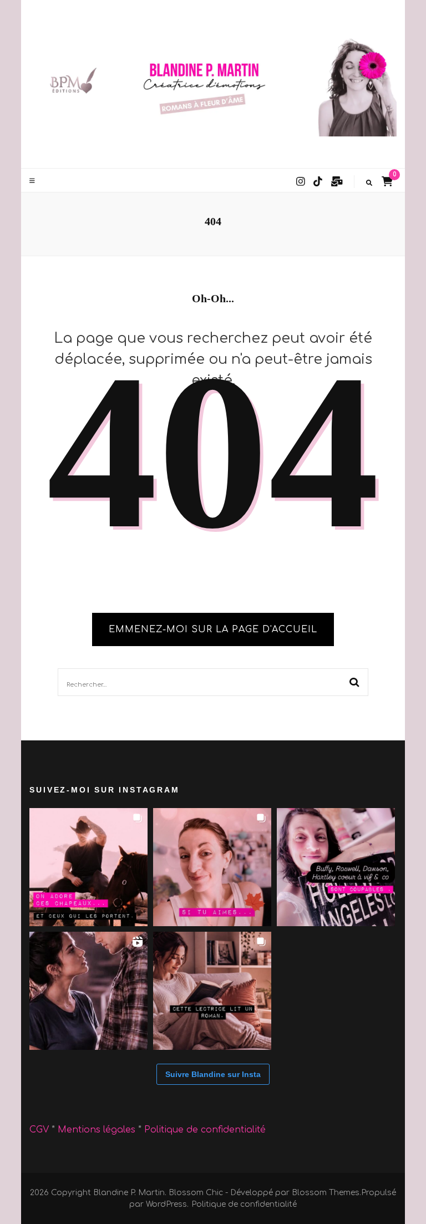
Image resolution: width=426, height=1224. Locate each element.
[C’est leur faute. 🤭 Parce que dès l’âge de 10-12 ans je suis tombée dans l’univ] (336, 867)
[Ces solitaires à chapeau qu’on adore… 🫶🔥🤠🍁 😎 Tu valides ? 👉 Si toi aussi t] (88, 867)
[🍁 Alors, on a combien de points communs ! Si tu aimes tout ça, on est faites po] (212, 867)
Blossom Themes (325, 1193)
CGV (39, 1130)
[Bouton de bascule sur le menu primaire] (33, 180)
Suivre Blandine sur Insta (213, 1074)
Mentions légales (98, 1130)
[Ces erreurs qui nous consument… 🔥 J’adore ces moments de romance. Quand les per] (88, 991)
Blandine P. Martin (129, 1193)
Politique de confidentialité (205, 1130)
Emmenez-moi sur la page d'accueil (213, 629)
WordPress (166, 1204)
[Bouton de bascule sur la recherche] (369, 183)
